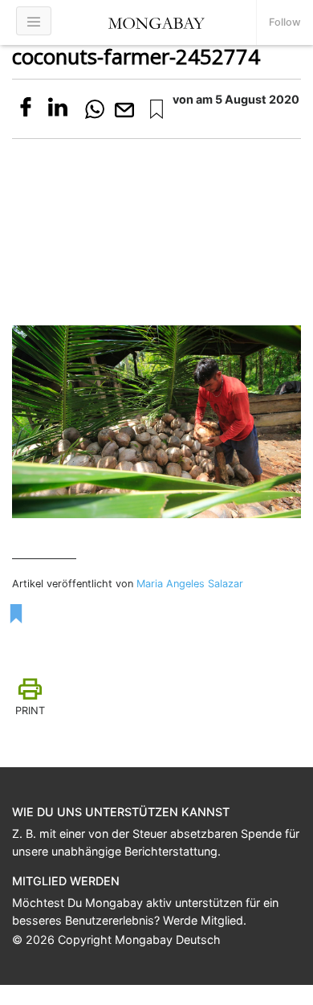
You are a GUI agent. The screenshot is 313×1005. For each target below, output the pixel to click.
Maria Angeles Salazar (189, 584)
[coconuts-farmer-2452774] (156, 109)
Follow (285, 22)
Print (30, 711)
